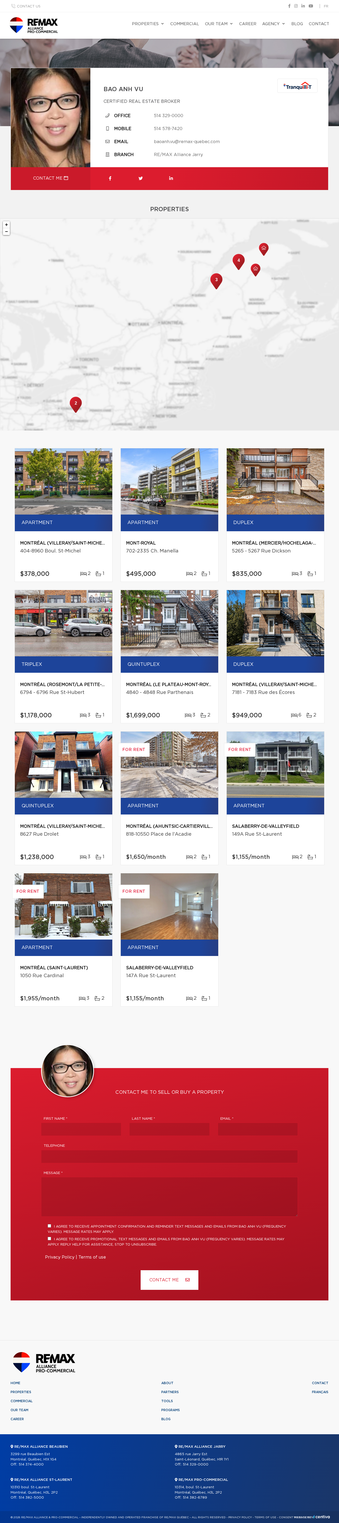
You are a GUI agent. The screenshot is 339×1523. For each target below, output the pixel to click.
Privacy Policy (59, 1257)
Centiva (321, 1516)
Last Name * (143, 1119)
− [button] (6, 231)
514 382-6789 (195, 1497)
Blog (297, 24)
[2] (75, 412)
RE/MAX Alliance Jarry (178, 155)
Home (15, 1383)
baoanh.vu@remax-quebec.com (187, 142)
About (167, 1383)
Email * (227, 1119)
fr (326, 6)
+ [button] (6, 224)
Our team (216, 24)
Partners (170, 1392)
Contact (319, 24)
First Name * (56, 1119)
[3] (216, 288)
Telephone (54, 1146)
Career (247, 24)
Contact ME (164, 1280)
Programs (170, 1410)
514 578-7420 (168, 129)
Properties (145, 24)
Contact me (48, 178)
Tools (167, 1401)
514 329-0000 (168, 116)
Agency (271, 24)
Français (320, 1392)
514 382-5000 (31, 1497)
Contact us (29, 6)
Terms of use (92, 1257)
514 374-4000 (31, 1464)
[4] (238, 269)
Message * (53, 1173)
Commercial (184, 24)
